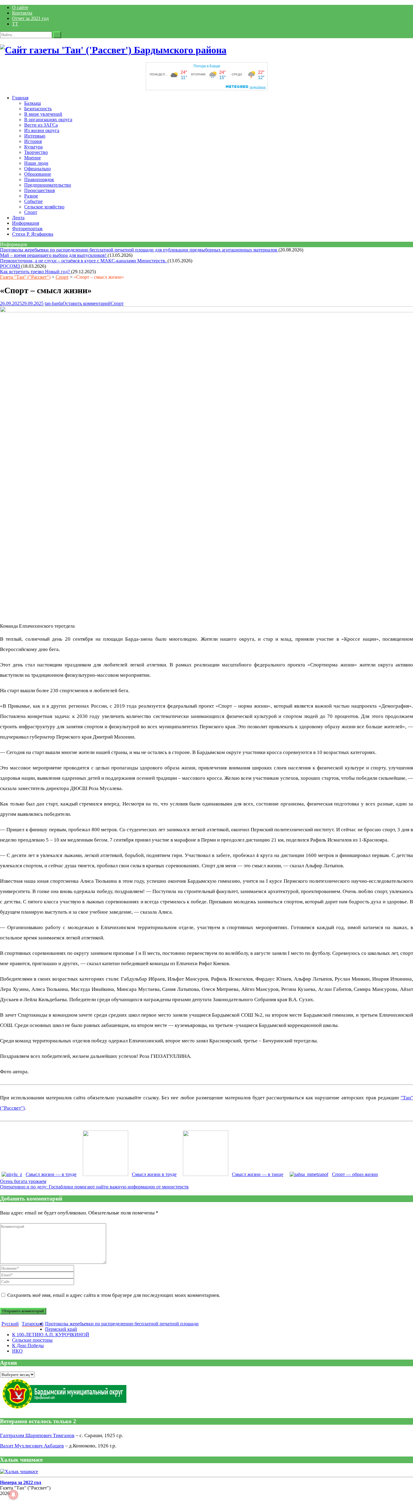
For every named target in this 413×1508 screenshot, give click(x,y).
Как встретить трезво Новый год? (35, 271)
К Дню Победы (28, 1345)
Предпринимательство (47, 185)
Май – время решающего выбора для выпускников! (54, 255)
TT (15, 23)
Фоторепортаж (27, 228)
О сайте (20, 7)
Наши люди (36, 163)
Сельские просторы (32, 1340)
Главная (20, 97)
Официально (37, 168)
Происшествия (39, 190)
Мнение (32, 157)
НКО (17, 1351)
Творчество (36, 152)
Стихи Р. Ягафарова (32, 234)
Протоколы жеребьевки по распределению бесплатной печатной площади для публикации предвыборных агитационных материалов (139, 249)
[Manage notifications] (13, 1495)
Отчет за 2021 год (30, 18)
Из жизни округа (41, 130)
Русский (10, 1323)
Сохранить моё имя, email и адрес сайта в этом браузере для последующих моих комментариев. (113, 1295)
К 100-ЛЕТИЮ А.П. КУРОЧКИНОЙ (50, 1334)
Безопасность (38, 108)
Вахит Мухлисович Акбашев (32, 1446)
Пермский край (61, 1329)
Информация (25, 223)
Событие (33, 201)
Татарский (33, 1323)
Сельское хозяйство (44, 206)
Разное (31, 195)
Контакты (22, 12)
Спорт (30, 212)
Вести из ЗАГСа (41, 125)
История (33, 141)
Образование (37, 174)
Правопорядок (39, 179)
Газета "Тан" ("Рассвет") (25, 277)
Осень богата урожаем (23, 1181)
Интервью (34, 135)
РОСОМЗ (10, 266)
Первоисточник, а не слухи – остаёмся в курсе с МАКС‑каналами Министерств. (83, 260)
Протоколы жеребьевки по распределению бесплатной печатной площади (122, 1323)
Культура (33, 146)
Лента (18, 217)
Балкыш (32, 103)
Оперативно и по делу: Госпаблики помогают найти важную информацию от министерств (94, 1186)
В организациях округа (48, 119)
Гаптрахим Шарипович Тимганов (37, 1435)
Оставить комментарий (87, 303)
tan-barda (54, 303)
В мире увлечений (43, 114)
